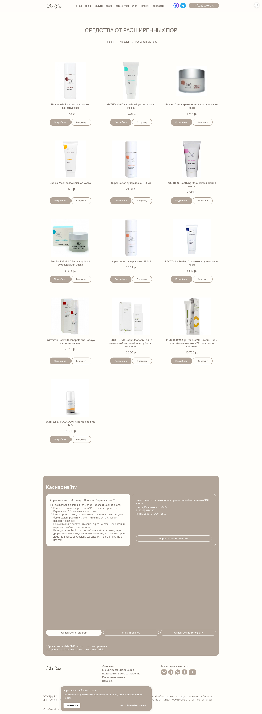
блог (134, 5)
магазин (144, 5)
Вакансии (107, 680)
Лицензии (108, 666)
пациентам (122, 5)
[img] (53, 5)
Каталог (124, 41)
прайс (109, 5)
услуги (99, 5)
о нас (79, 5)
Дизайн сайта (51, 709)
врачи (88, 5)
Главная (109, 41)
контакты (158, 5)
